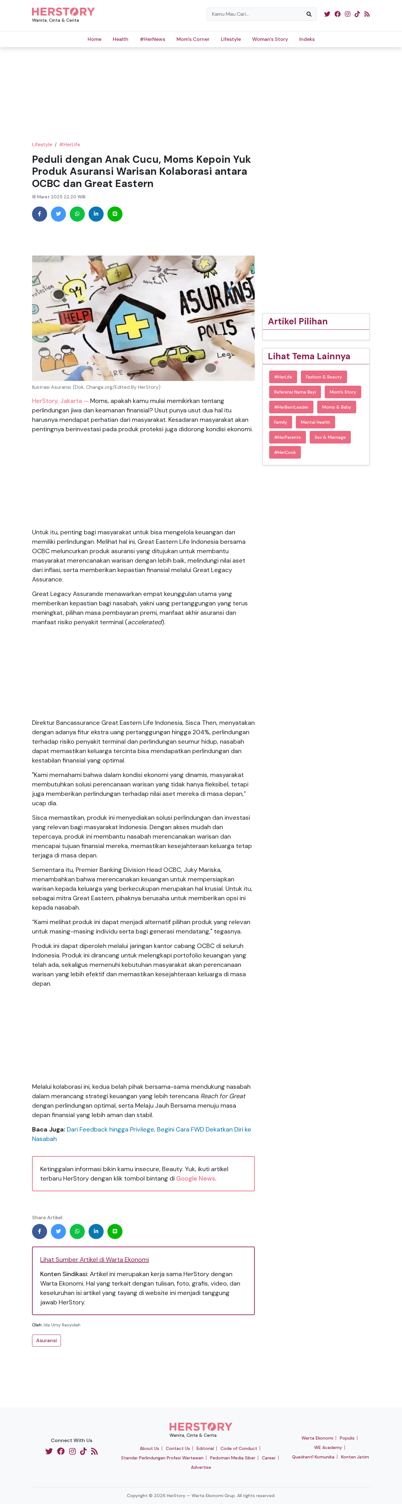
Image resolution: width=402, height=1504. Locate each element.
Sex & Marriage (330, 437)
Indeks (307, 39)
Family (280, 422)
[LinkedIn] (96, 214)
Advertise (201, 1467)
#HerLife (69, 144)
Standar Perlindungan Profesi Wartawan (162, 1458)
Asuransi (46, 1340)
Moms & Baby (336, 407)
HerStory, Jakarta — (60, 401)
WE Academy (328, 1447)
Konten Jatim (355, 1457)
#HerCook (285, 452)
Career (269, 1458)
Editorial (205, 1448)
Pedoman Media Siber (232, 1458)
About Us (149, 1448)
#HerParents (287, 437)
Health (120, 39)
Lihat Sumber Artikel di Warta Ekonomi (94, 1259)
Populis (347, 1438)
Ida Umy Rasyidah (62, 1325)
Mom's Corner (193, 39)
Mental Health (315, 422)
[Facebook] (39, 214)
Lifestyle (231, 39)
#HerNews (152, 39)
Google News (195, 1178)
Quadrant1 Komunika (313, 1457)
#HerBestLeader (291, 407)
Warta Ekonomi (317, 1438)
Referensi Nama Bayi (295, 392)
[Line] (114, 214)
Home (94, 39)
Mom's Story (343, 392)
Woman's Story (270, 39)
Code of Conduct (238, 1448)
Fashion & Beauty (324, 377)
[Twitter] (58, 214)
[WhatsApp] (77, 214)
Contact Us (178, 1448)
